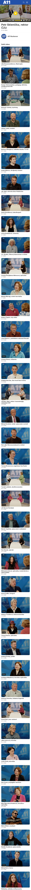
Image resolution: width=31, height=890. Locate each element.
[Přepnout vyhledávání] (23, 2)
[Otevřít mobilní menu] (27, 2)
